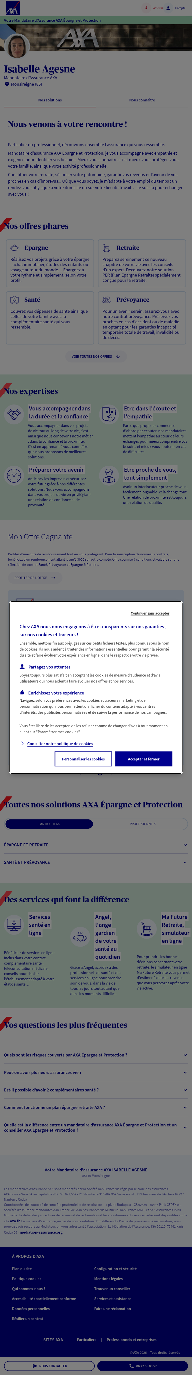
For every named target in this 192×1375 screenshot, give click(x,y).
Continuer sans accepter (150, 613)
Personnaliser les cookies (83, 758)
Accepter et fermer (144, 758)
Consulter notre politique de (60, 743)
